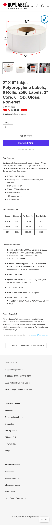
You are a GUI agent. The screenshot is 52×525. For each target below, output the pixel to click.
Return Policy (10, 444)
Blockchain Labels (12, 485)
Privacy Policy (11, 430)
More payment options (26, 149)
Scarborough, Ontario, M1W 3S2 (18, 389)
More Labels (10, 492)
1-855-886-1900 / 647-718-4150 (18, 376)
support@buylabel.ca (13, 369)
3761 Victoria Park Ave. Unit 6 (17, 383)
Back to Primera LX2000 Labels (27, 346)
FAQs (7, 450)
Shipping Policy (11, 437)
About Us (9, 410)
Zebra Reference (12, 478)
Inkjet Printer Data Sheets (15, 498)
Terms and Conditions (14, 417)
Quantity (6, 123)
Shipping (6, 114)
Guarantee (9, 424)
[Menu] (47, 5)
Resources (9, 471)
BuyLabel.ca (22, 517)
